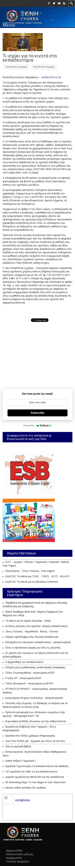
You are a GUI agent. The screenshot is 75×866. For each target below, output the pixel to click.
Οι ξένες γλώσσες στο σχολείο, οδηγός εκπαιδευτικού (36, 626)
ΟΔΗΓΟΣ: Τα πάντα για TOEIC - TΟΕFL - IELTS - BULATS (37, 576)
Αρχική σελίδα (14, 850)
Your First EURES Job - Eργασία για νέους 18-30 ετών (35, 741)
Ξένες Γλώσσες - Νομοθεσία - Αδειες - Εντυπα (31, 631)
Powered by (29, 425)
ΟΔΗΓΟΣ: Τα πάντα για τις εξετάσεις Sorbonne (31, 581)
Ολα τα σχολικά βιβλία (18, 746)
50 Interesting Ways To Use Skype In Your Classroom (35, 782)
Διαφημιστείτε (14, 857)
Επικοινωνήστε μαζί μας (19, 854)
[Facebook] (49, 3)
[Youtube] (59, 3)
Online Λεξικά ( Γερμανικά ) (20, 760)
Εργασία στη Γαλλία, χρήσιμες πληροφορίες (30, 735)
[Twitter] (54, 3)
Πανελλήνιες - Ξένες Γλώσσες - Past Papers (30, 571)
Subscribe (37, 412)
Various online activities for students (25, 787)
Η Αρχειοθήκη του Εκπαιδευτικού (24, 662)
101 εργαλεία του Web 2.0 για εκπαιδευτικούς (31, 771)
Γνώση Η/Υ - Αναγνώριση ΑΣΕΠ (23, 678)
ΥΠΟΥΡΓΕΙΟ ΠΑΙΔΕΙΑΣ (16, 66)
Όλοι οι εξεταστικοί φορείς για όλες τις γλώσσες (33, 647)
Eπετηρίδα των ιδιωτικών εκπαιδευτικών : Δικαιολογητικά (38, 642)
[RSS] (64, 3)
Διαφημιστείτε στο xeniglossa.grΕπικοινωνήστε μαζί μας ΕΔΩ (29, 437)
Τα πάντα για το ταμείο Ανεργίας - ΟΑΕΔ (28, 620)
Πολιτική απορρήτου (17, 861)
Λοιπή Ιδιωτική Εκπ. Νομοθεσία (20, 77)
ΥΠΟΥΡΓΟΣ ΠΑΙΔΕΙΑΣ (43, 66)
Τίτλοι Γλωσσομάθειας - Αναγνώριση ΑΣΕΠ (29, 672)
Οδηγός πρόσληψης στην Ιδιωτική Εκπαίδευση (31, 636)
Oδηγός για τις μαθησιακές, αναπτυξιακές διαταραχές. (35, 667)
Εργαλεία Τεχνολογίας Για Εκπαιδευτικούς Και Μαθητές (37, 766)
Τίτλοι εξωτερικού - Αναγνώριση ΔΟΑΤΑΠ (29, 683)
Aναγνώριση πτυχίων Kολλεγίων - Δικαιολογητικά (34, 697)
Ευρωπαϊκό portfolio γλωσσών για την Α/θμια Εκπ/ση (35, 721)
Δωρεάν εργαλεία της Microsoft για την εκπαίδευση (34, 776)
